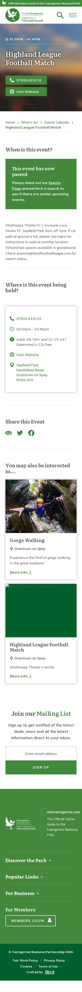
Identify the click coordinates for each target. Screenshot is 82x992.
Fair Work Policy (25, 960)
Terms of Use (48, 966)
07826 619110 (28, 80)
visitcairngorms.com (63, 812)
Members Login (27, 921)
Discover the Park (26, 860)
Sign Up (41, 767)
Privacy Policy (54, 960)
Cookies (26, 966)
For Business (19, 893)
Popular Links (21, 876)
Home (10, 122)
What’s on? (29, 122)
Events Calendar (56, 122)
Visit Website (27, 91)
